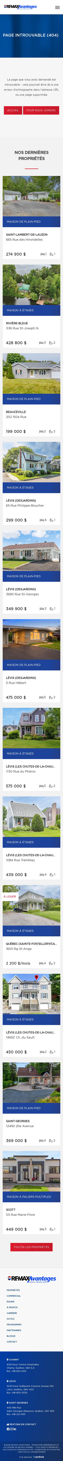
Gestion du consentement (32, 1452)
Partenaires (14, 1330)
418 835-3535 (19, 1393)
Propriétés (13, 1290)
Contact (12, 1342)
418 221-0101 (18, 1414)
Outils (10, 1319)
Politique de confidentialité (18, 1450)
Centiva (38, 1457)
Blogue (11, 1336)
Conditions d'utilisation (47, 1450)
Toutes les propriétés (31, 1247)
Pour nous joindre (41, 110)
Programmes (14, 1325)
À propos (12, 1307)
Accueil (13, 110)
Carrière (12, 1313)
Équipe (10, 1302)
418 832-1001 (19, 1371)
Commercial (14, 1296)
